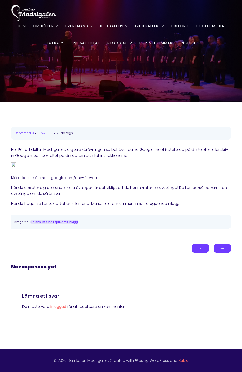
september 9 (24, 133)
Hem (22, 26)
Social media (210, 26)
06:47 (41, 133)
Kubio (183, 360)
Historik (180, 26)
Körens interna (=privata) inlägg (54, 222)
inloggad (58, 306)
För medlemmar (156, 42)
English (187, 42)
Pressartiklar (85, 42)
